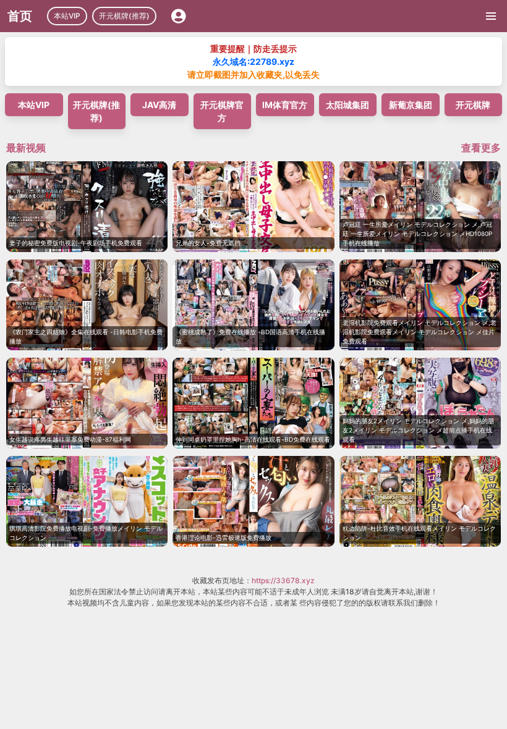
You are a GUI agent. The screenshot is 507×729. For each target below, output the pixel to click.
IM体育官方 (284, 104)
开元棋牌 (473, 104)
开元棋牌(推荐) (124, 15)
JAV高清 (159, 104)
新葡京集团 (410, 104)
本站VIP (67, 15)
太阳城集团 (347, 104)
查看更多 (481, 147)
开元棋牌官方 (222, 111)
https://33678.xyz (283, 580)
